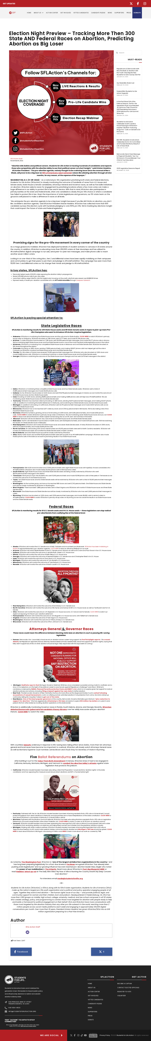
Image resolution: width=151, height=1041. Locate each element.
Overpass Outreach (83, 280)
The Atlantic (50, 869)
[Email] (27, 932)
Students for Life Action (125, 1035)
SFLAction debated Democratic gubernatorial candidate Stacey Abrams (60, 708)
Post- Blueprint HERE (93, 869)
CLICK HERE (54, 549)
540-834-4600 (14, 1008)
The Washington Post (31, 862)
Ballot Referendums (54, 757)
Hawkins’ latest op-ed (26, 871)
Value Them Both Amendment (51, 761)
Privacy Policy (105, 1035)
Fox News (71, 864)
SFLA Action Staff (16, 159)
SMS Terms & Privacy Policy (28, 1026)
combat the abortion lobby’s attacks (79, 763)
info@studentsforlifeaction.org (22, 1011)
